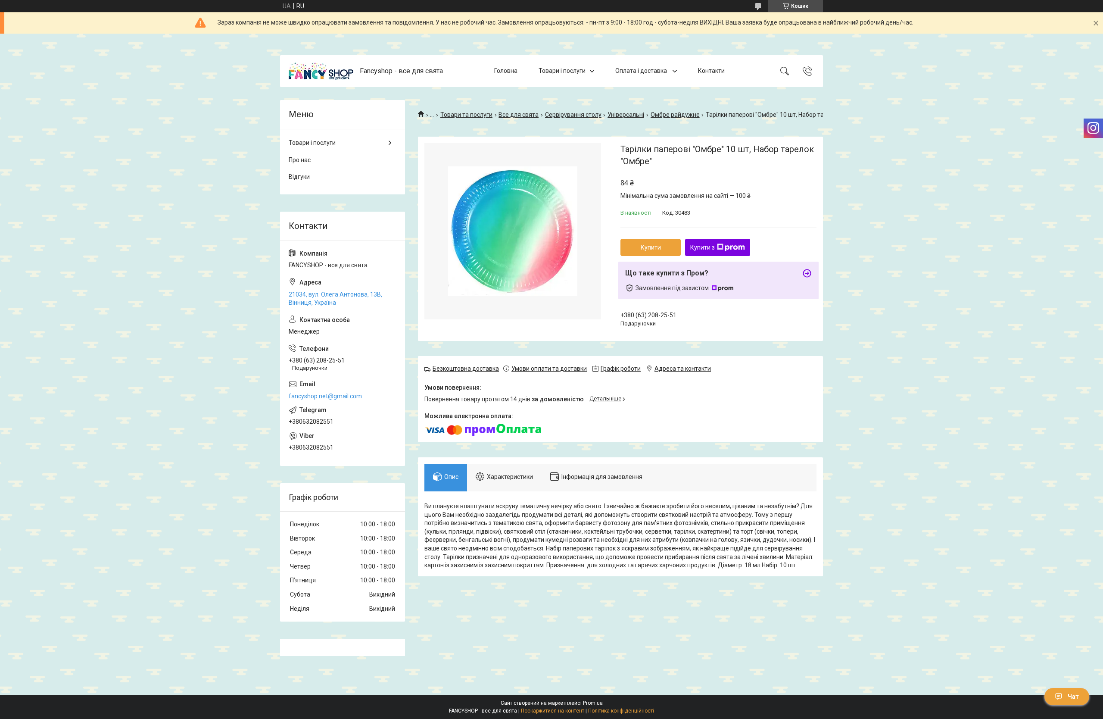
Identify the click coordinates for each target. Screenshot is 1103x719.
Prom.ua (593, 703)
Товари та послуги (466, 114)
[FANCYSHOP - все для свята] (321, 71)
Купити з (702, 247)
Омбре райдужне (675, 114)
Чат (1073, 696)
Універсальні (626, 114)
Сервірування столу (573, 114)
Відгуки (299, 176)
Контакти (711, 70)
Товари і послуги (562, 70)
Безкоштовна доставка (466, 368)
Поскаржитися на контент (552, 711)
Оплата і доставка (641, 70)
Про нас (300, 159)
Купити (651, 247)
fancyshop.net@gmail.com (325, 396)
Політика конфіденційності (621, 711)
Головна (505, 70)
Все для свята (519, 114)
